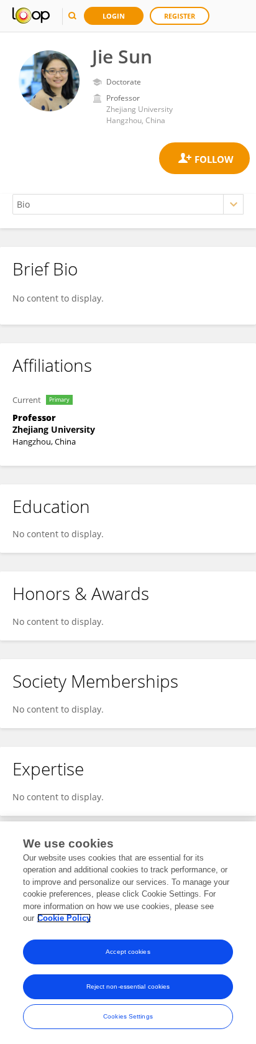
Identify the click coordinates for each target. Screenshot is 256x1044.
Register (179, 16)
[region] (128, 932)
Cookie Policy (64, 918)
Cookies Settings (128, 1016)
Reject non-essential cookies (128, 986)
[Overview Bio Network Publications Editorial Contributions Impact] (128, 204)
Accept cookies (128, 951)
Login (114, 16)
